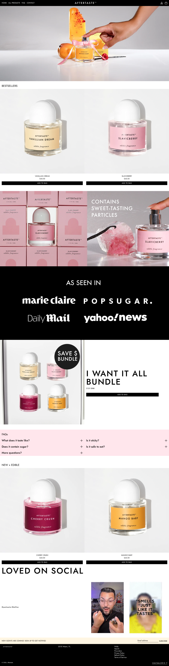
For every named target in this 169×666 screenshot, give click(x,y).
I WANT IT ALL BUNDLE (117, 377)
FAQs (116, 646)
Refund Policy (119, 655)
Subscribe (163, 641)
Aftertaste (10, 663)
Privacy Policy (119, 653)
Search (116, 648)
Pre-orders (118, 651)
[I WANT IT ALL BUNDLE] (42, 382)
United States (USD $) (159, 663)
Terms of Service (120, 657)
